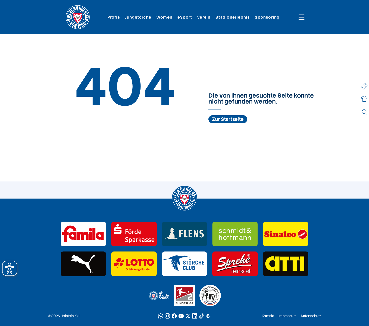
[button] (9, 268)
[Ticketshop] (364, 86)
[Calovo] (208, 316)
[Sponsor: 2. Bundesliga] (184, 295)
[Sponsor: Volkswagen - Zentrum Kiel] (235, 234)
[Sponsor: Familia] (83, 234)
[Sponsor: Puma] (83, 263)
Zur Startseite (228, 119)
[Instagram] (167, 316)
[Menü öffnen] (301, 17)
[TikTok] (201, 316)
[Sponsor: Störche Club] (184, 263)
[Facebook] (174, 316)
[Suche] (364, 112)
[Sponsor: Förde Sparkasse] (134, 234)
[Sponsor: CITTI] (285, 263)
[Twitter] (187, 316)
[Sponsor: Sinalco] (285, 234)
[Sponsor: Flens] (184, 234)
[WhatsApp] (160, 316)
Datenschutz (311, 316)
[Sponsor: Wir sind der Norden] (159, 295)
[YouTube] (181, 316)
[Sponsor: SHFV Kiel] (210, 295)
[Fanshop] (364, 99)
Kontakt (268, 316)
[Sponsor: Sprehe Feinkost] (235, 263)
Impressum (287, 316)
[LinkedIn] (194, 316)
